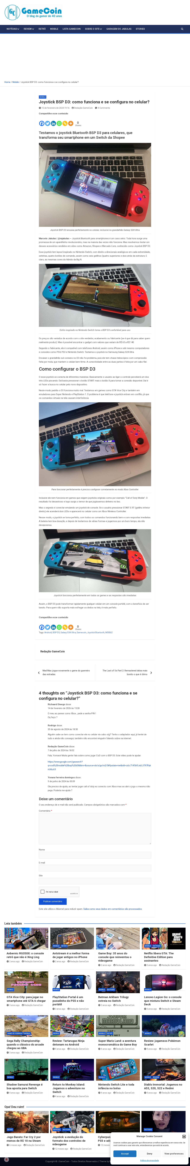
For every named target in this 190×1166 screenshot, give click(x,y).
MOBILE (109, 632)
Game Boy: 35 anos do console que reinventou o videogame (114, 957)
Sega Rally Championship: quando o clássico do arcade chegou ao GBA (25, 1044)
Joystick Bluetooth (95, 632)
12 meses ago (61, 1149)
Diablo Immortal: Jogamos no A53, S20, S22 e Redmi (163, 1086)
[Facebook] (41, 121)
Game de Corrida (14, 1033)
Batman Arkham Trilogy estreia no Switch (113, 998)
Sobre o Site (92, 29)
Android (48, 632)
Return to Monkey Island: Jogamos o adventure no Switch (69, 1088)
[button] (184, 1136)
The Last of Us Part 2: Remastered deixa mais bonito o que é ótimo (125, 672)
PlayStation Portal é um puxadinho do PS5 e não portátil (68, 1000)
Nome (42, 849)
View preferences (173, 1153)
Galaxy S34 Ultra (68, 632)
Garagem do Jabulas (118, 29)
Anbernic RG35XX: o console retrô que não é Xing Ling (25, 955)
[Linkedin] (53, 121)
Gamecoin (81, 632)
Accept (125, 1153)
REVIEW (156, 1077)
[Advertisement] (95, 56)
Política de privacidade (149, 1160)
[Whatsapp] (59, 121)
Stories (140, 29)
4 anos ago (60, 1049)
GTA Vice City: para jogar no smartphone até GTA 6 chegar (26, 998)
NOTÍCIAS (12, 29)
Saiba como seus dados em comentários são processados (112, 909)
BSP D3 (56, 632)
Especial (57, 1130)
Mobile (54, 29)
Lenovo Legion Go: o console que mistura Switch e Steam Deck (163, 1000)
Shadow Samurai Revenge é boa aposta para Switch (25, 1086)
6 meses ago (15, 1145)
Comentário (45, 810)
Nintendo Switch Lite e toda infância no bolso (116, 1086)
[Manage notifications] (6, 1159)
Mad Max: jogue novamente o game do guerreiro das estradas (66, 672)
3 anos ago (152, 965)
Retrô (42, 29)
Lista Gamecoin (72, 29)
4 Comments (104, 108)
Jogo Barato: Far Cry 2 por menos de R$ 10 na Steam (24, 1138)
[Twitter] (47, 121)
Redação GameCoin (83, 108)
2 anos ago (14, 961)
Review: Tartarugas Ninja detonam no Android (68, 1042)
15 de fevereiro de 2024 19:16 (55, 108)
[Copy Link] (65, 121)
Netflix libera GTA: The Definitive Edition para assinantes (159, 957)
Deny (149, 1153)
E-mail (42, 862)
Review (28, 29)
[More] (70, 121)
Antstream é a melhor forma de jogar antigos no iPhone (71, 955)
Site (41, 875)
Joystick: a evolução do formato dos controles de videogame (69, 1140)
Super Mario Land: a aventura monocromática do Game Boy (117, 1042)
